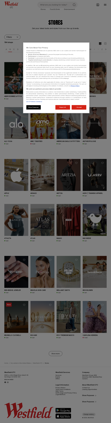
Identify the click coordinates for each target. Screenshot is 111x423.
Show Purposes (33, 107)
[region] (56, 77)
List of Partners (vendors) (34, 101)
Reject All (63, 107)
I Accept (79, 107)
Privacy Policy (75, 86)
